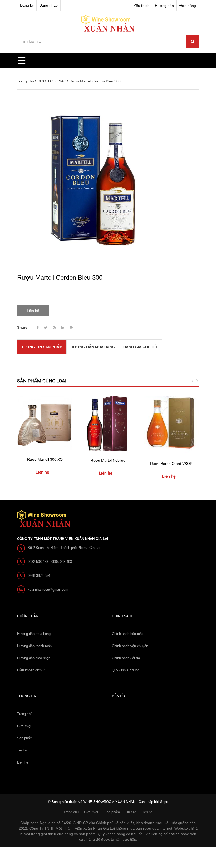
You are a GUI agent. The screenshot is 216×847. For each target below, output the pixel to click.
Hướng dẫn (164, 5)
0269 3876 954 (39, 576)
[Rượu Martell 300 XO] (44, 423)
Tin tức (22, 750)
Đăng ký (27, 5)
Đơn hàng (187, 5)
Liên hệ (22, 762)
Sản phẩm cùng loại (41, 380)
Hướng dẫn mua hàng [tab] (93, 347)
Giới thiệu (24, 726)
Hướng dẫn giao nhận (33, 658)
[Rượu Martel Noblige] (108, 423)
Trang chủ (24, 714)
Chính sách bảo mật (127, 634)
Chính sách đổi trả (126, 658)
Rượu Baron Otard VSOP (171, 463)
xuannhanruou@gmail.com (48, 590)
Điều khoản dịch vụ (31, 670)
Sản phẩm (25, 738)
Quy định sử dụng (125, 670)
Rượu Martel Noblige (108, 460)
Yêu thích (141, 5)
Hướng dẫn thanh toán (34, 646)
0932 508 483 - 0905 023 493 (50, 562)
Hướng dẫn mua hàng (34, 634)
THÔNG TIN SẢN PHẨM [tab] (41, 347)
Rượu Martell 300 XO (45, 459)
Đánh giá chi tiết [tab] (140, 347)
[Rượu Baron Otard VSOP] (171, 425)
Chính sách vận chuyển (130, 646)
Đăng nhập (48, 5)
